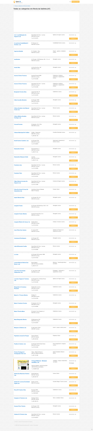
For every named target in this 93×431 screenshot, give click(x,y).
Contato (31, 425)
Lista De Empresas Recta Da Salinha (25, 421)
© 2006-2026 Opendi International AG (22, 425)
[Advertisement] (46, 21)
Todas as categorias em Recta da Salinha (22, 5)
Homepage (71, 363)
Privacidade (35, 425)
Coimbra (16, 421)
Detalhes (73, 38)
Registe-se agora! (75, 1)
